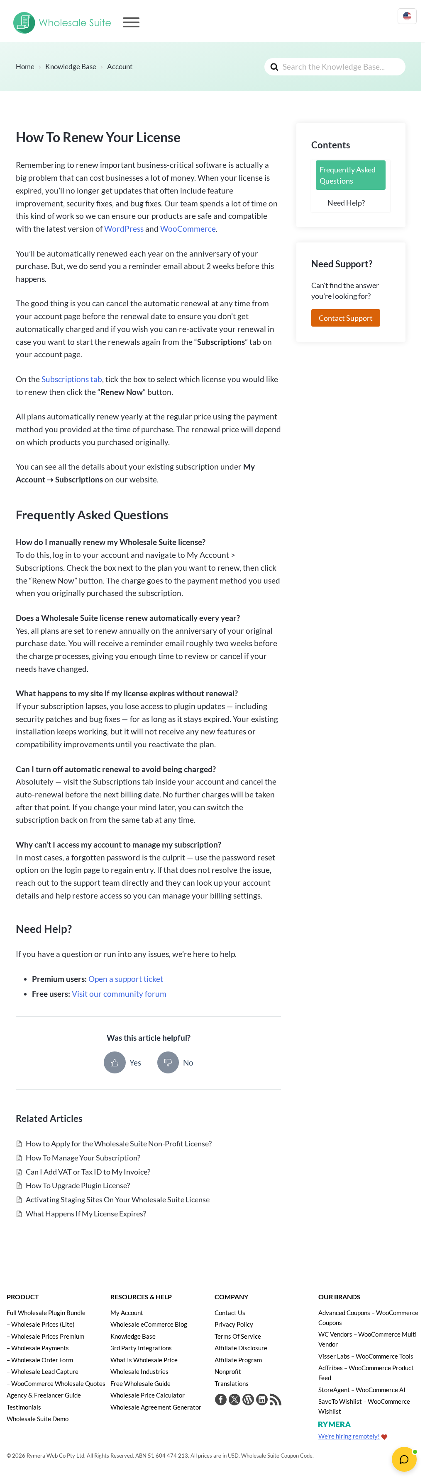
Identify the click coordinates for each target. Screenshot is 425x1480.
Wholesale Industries (139, 1371)
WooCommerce (188, 228)
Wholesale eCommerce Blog (148, 1324)
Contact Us (230, 1312)
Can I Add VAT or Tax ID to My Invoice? (88, 1171)
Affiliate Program (238, 1360)
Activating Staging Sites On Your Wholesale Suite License (118, 1199)
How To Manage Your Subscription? (83, 1157)
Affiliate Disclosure (241, 1348)
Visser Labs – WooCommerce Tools (365, 1356)
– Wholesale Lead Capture (42, 1371)
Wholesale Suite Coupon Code (277, 1455)
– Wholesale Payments (38, 1348)
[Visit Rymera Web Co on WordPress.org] (248, 1401)
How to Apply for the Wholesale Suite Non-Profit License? (119, 1143)
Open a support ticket (125, 978)
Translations (232, 1383)
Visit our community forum (119, 993)
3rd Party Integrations (141, 1348)
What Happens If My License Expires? (86, 1213)
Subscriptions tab (72, 379)
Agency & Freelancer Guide (44, 1395)
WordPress (124, 228)
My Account (126, 1312)
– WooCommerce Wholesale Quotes (56, 1383)
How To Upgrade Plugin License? (78, 1185)
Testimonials (24, 1407)
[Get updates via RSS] (275, 1401)
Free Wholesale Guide (140, 1383)
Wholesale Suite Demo (37, 1418)
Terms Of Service (238, 1336)
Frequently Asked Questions (348, 175)
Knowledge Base (133, 1336)
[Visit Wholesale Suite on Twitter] (234, 1401)
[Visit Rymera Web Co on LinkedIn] (262, 1401)
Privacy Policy (234, 1324)
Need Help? (346, 202)
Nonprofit (228, 1371)
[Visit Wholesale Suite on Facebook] (221, 1401)
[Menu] (131, 22)
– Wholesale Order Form (40, 1360)
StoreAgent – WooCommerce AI (361, 1389)
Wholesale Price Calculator (147, 1395)
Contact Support (346, 317)
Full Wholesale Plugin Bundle (46, 1312)
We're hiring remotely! (349, 1436)
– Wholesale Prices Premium (45, 1336)
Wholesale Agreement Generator (155, 1407)
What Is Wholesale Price (144, 1360)
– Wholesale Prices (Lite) (41, 1324)
